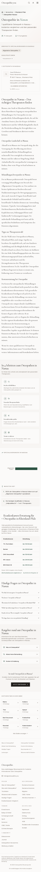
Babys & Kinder (6, 813)
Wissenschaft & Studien (28, 752)
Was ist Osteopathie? (8, 743)
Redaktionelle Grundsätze (30, 824)
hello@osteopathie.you (11, 776)
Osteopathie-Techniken (27, 743)
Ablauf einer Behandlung (9, 746)
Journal (4, 839)
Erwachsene (6, 809)
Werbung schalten (7, 846)
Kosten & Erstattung (26, 746)
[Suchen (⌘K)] (29, 3)
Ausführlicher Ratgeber (29, 573)
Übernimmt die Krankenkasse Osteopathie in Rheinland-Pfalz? (18, 603)
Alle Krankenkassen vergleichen (11, 573)
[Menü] (38, 3)
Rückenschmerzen (28, 785)
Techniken (5, 791)
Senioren (4, 822)
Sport (3, 819)
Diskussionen (6, 836)
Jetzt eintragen (19, 684)
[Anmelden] (33, 3)
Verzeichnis (9, 12)
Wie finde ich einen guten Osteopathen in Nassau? (15, 593)
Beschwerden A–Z (26, 749)
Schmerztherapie (7, 828)
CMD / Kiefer (26, 794)
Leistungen (5, 752)
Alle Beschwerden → (29, 798)
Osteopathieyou (9, 2)
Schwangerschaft (7, 816)
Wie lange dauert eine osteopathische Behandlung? (15, 618)
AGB (23, 821)
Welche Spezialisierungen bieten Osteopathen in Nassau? (17, 608)
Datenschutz (26, 813)
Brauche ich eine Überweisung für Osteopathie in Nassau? (17, 613)
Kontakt (24, 828)
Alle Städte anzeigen (19, 733)
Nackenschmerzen (28, 788)
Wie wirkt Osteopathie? (9, 788)
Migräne (24, 791)
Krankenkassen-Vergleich (10, 801)
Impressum (25, 809)
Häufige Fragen (6, 749)
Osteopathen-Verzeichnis (10, 843)
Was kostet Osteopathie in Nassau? (11, 598)
